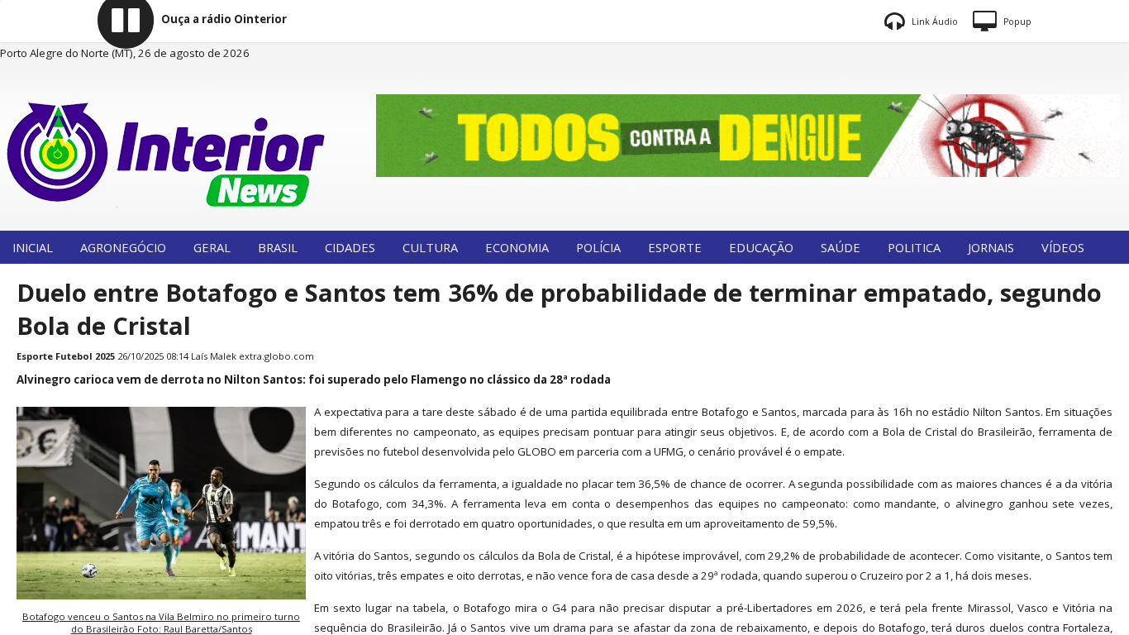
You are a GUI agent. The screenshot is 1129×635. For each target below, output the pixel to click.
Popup (1016, 21)
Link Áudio (933, 21)
